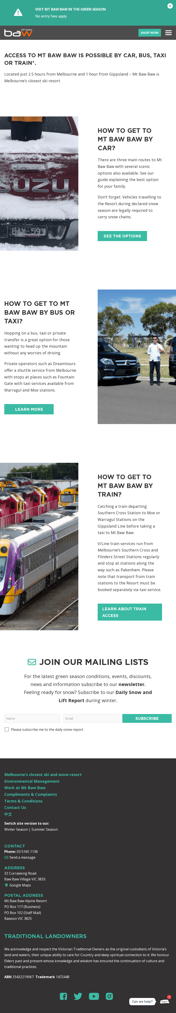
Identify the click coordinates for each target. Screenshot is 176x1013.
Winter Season (16, 829)
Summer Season (45, 829)
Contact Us (15, 807)
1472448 (62, 976)
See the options (122, 236)
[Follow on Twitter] (80, 996)
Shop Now (150, 32)
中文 (8, 814)
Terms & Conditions (23, 801)
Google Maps (20, 885)
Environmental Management (32, 781)
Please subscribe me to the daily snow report (47, 729)
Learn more (29, 409)
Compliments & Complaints (30, 794)
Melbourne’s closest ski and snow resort (43, 774)
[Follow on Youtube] (95, 996)
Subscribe (147, 718)
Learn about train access (124, 612)
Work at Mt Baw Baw (25, 787)
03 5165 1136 (27, 851)
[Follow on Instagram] (109, 996)
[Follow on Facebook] (65, 996)
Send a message (22, 857)
